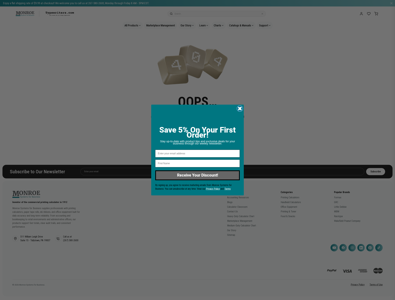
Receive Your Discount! (197, 175)
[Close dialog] (240, 108)
